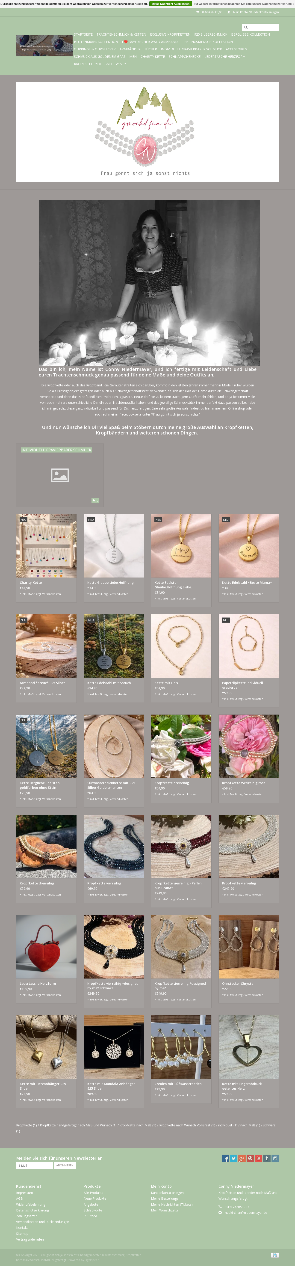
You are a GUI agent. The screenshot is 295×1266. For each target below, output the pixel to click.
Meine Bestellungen (165, 1198)
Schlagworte (93, 1210)
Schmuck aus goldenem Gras (99, 56)
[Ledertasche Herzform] (46, 946)
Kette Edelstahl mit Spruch (109, 683)
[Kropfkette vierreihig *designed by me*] (181, 946)
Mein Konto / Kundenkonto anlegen (256, 12)
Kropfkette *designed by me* (100, 64)
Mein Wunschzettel (165, 1210)
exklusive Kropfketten (170, 34)
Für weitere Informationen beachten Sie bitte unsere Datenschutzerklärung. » (244, 4)
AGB (19, 1198)
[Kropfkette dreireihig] (181, 746)
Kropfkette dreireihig (172, 783)
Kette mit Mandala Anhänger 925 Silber (111, 1086)
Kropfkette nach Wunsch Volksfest (187, 1125)
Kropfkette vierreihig (104, 883)
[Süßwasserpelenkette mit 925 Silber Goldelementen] (114, 746)
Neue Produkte (95, 1198)
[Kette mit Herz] (181, 646)
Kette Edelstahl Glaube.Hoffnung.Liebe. (173, 584)
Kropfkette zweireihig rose (243, 783)
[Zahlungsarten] (274, 1255)
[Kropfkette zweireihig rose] (248, 746)
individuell (227, 1125)
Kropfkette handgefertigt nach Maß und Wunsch (78, 1125)
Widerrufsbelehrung (30, 1204)
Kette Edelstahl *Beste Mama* (247, 582)
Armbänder (130, 49)
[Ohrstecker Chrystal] (248, 946)
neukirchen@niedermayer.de (246, 1212)
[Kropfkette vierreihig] (114, 846)
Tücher (150, 49)
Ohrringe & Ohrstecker (95, 49)
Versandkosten (51, 594)
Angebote (91, 1204)
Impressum (24, 1192)
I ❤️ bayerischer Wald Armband (150, 42)
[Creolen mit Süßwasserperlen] (181, 1047)
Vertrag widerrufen (30, 1239)
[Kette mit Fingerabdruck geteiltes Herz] (248, 1047)
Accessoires (236, 49)
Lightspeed (92, 1260)
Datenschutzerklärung (32, 1210)
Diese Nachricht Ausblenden (170, 4)
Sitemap (22, 1233)
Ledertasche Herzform (224, 56)
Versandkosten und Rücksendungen (42, 1222)
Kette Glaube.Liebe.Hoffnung (110, 582)
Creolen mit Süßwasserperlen (178, 1084)
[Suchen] (244, 27)
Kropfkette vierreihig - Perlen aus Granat (178, 885)
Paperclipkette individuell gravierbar (242, 685)
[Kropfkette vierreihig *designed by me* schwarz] (114, 946)
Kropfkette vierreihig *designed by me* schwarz (113, 985)
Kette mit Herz (167, 683)
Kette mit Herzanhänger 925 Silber (43, 1086)
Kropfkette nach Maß (138, 1125)
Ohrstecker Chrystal (238, 983)
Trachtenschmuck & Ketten (121, 34)
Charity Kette (153, 56)
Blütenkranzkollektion (96, 42)
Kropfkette (26, 1125)
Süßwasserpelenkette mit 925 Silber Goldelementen (111, 785)
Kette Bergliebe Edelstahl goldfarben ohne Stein (40, 785)
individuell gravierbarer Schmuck (191, 49)
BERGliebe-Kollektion (250, 34)
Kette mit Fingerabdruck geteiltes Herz (242, 1086)
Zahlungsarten (27, 1216)
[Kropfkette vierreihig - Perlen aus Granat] (181, 846)
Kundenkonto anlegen (167, 1192)
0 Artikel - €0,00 (212, 12)
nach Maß (250, 1125)
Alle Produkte (93, 1192)
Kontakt (22, 1227)
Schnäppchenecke (185, 56)
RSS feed (90, 1216)
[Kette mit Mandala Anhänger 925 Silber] (114, 1047)
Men (133, 56)
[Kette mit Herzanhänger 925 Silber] (46, 1047)
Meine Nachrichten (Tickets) (172, 1204)
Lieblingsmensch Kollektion (207, 42)
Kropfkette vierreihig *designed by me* (180, 985)
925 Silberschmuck (210, 34)
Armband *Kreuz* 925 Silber (42, 683)
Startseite (83, 34)
